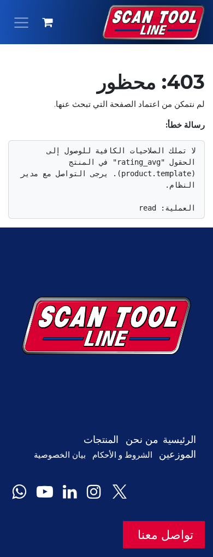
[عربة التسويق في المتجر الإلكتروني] (48, 22)
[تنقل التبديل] (21, 22)
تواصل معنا (163, 535)
